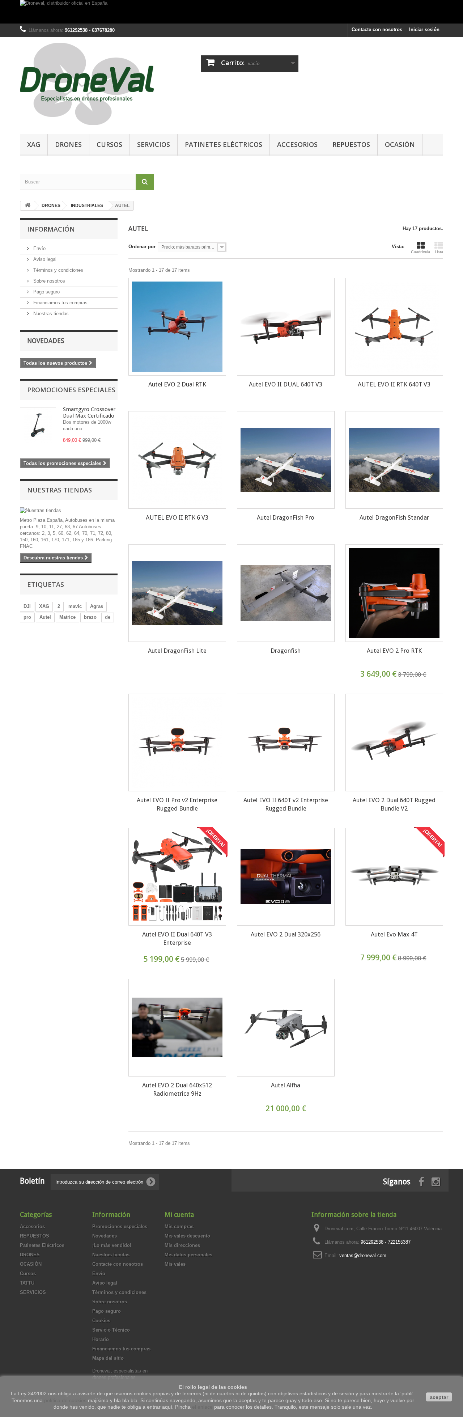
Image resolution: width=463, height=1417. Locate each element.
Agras (96, 606)
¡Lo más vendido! (111, 1245)
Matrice (67, 617)
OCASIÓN (400, 144)
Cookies (101, 1320)
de (107, 617)
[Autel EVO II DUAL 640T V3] (286, 327)
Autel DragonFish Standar (394, 517)
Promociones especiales (71, 389)
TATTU (27, 1283)
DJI (27, 606)
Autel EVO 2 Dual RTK (177, 384)
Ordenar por (142, 246)
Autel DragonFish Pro (285, 517)
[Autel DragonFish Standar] (394, 460)
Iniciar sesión (424, 29)
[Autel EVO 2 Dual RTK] (177, 327)
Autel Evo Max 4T (394, 934)
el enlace (202, 1407)
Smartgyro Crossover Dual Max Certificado (89, 412)
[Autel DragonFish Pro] (286, 460)
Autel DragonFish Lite (177, 650)
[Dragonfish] (286, 593)
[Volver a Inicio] (27, 205)
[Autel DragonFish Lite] (177, 593)
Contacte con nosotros (377, 29)
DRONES (68, 144)
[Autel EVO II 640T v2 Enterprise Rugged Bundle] (286, 742)
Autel (45, 617)
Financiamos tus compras (60, 302)
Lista (439, 252)
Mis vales (175, 1264)
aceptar (439, 1397)
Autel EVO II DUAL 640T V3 (285, 384)
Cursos (109, 144)
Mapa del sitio (108, 1358)
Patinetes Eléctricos (223, 144)
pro (27, 617)
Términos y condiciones (57, 270)
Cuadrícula (420, 252)
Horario (100, 1339)
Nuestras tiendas (50, 313)
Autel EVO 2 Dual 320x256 (285, 934)
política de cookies (65, 1400)
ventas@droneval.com (362, 1255)
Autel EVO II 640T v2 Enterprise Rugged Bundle (285, 804)
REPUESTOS (351, 144)
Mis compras (179, 1226)
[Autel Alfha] (286, 1027)
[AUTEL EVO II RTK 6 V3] (177, 460)
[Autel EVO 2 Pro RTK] (394, 593)
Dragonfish (286, 650)
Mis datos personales (188, 1254)
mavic (75, 606)
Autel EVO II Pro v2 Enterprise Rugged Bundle (177, 804)
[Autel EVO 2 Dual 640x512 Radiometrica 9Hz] (177, 1027)
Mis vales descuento (187, 1236)
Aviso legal (44, 259)
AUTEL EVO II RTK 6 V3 (177, 517)
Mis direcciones (182, 1245)
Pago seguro (46, 292)
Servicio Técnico (111, 1330)
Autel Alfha (285, 1085)
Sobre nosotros (48, 281)
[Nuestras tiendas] (69, 510)
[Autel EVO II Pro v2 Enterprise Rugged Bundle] (177, 742)
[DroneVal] (87, 84)
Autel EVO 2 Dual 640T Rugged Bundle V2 (394, 804)
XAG (33, 144)
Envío (39, 248)
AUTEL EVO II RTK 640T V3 (394, 384)
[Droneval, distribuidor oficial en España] (231, 12)
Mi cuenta (179, 1214)
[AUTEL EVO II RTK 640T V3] (394, 327)
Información (51, 229)
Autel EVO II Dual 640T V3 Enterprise (177, 938)
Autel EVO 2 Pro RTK (394, 650)
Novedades (45, 340)
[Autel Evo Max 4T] (394, 877)
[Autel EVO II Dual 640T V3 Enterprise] (177, 877)
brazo (90, 617)
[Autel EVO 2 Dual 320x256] (286, 877)
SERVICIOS (153, 144)
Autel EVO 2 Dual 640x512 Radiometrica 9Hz (177, 1089)
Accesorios (297, 144)
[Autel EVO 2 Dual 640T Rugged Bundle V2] (394, 742)
